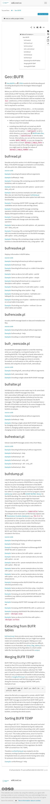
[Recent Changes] (34, 27)
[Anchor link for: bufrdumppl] (25, 473)
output (37, 650)
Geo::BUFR (18, 10)
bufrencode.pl (28, 46)
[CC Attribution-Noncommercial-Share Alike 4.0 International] (8, 789)
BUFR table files (38, 133)
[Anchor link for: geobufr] (25, 76)
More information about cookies (29, 800)
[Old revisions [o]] (48, 34)
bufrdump (8, 494)
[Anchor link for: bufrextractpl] (26, 436)
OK (16, 800)
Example (8, 174)
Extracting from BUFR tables (32, 60)
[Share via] (31, 27)
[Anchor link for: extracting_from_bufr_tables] (15, 629)
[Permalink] (44, 27)
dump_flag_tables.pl (34, 645)
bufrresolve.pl (28, 43)
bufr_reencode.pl (29, 49)
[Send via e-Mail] (37, 27)
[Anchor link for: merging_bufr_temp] (36, 656)
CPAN (21, 83)
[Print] (41, 27)
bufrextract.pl (28, 55)
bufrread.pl (27, 40)
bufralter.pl (27, 52)
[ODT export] (48, 40)
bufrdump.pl (28, 58)
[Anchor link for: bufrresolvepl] (27, 248)
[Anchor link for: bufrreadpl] (23, 156)
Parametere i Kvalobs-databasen (18, 516)
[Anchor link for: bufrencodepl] (27, 314)
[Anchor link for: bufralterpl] (22, 384)
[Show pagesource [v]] (48, 31)
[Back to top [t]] (48, 43)
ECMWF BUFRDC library (33, 494)
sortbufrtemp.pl (17, 751)
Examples (8, 464)
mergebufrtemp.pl (18, 677)
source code (9, 170)
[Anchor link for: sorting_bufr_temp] (34, 718)
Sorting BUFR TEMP (29, 66)
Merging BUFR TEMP (30, 63)
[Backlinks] (48, 37)
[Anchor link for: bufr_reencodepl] (31, 343)
